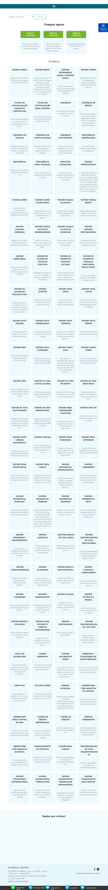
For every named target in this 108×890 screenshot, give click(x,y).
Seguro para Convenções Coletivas (65, 410)
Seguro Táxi (19, 381)
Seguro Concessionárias (20, 568)
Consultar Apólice (103, 29)
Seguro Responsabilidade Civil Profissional (89, 539)
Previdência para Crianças (42, 163)
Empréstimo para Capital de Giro (19, 719)
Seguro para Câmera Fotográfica (19, 440)
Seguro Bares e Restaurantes (65, 568)
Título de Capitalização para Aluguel (42, 105)
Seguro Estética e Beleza (88, 597)
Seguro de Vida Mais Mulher (20, 409)
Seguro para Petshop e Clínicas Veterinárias (42, 625)
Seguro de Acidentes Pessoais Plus (19, 292)
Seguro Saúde (19, 199)
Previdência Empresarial (88, 136)
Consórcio (65, 102)
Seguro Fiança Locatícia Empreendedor (42, 229)
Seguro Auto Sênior (88, 322)
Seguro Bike (19, 347)
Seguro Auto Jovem (88, 290)
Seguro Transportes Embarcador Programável (65, 780)
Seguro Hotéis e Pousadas (19, 623)
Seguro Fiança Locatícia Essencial (65, 229)
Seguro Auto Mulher (19, 322)
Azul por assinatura (19, 655)
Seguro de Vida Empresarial (42, 409)
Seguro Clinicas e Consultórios (88, 570)
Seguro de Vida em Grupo (65, 382)
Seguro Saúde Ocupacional (42, 201)
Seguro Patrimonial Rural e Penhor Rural (65, 74)
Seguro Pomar (88, 69)
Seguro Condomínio (88, 466)
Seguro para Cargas (65, 747)
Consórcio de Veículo (19, 136)
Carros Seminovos (42, 655)
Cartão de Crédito (65, 718)
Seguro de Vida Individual (88, 382)
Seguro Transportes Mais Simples (88, 779)
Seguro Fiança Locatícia (65, 201)
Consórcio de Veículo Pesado (42, 136)
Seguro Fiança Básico (88, 201)
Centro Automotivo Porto (65, 656)
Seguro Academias (42, 568)
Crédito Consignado (88, 718)
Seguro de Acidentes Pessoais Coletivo (42, 260)
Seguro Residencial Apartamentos (65, 467)
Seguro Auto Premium (65, 322)
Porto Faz (19, 685)
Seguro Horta (42, 69)
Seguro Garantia (42, 536)
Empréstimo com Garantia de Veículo (88, 688)
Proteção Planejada (65, 163)
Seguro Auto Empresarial (42, 322)
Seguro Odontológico (88, 163)
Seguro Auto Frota (65, 290)
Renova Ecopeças (65, 687)
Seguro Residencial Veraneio (65, 499)
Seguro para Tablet (42, 466)
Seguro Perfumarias (65, 623)
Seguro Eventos (42, 290)
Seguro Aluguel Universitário (88, 229)
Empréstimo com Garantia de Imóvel (19, 749)
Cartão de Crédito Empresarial (42, 719)
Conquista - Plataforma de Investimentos (88, 656)
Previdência (19, 161)
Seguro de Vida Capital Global (42, 382)
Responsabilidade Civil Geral (66, 536)
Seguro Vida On (88, 407)
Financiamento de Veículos (42, 747)
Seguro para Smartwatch (19, 466)
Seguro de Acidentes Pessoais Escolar (65, 260)
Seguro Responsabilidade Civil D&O (89, 624)
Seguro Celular (42, 437)
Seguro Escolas (65, 594)
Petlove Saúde (42, 685)
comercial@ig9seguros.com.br (87, 873)
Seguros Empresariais (42, 595)
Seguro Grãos (19, 69)
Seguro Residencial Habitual (19, 499)
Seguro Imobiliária (20, 257)
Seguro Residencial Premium (42, 499)
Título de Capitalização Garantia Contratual (20, 107)
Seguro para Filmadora (65, 438)
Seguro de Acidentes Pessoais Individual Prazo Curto (88, 262)
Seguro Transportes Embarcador (42, 779)
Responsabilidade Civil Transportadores (89, 750)
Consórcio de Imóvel (88, 104)
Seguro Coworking (19, 595)
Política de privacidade (18, 881)
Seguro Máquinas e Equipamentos (19, 537)
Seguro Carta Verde (88, 349)
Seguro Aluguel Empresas (20, 229)
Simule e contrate (30, 34)
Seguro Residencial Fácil (88, 499)
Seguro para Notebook (88, 438)
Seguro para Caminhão (42, 349)
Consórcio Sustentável (65, 136)
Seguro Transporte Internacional (20, 779)
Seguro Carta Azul (65, 349)
